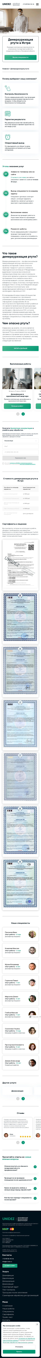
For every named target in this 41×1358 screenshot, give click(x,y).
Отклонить (19, 1347)
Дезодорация (8, 1281)
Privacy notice (35, 1016)
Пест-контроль (8, 1290)
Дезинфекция (8, 1275)
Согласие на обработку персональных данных (15, 1235)
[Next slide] (23, 414)
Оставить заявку (10, 1265)
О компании (7, 1306)
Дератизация (8, 1278)
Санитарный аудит (10, 1287)
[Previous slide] (18, 414)
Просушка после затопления (14, 1293)
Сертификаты (8, 1314)
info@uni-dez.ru (7, 1261)
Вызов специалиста (20, 57)
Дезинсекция (17, 1091)
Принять (19, 1351)
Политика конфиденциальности (11, 1232)
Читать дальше (20, 348)
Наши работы (8, 1309)
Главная (5, 69)
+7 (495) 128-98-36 (28, 4)
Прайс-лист (7, 1317)
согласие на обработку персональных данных (21, 463)
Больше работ (17, 406)
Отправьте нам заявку (18, 177)
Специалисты (8, 1311)
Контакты (6, 1320)
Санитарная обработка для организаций (20, 1295)
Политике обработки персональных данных (18, 1342)
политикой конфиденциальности (27, 464)
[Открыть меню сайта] (37, 4)
